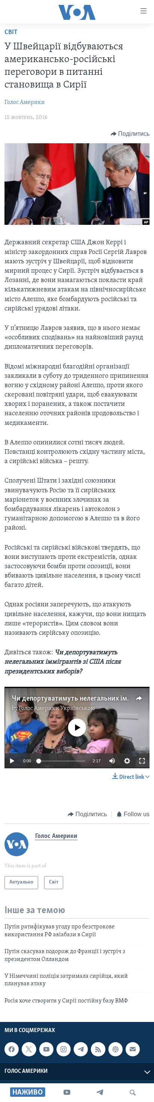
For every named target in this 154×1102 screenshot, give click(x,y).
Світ (11, 32)
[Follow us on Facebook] (11, 1049)
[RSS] (98, 1049)
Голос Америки (24, 102)
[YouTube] (66, 1092)
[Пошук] (132, 1092)
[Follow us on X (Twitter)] (29, 1049)
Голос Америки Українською (57, 708)
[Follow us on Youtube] (46, 1049)
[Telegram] (99, 1092)
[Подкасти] (115, 1049)
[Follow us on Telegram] (81, 1049)
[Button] (130, 134)
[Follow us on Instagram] (63, 1049)
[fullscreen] (142, 760)
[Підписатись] (133, 1049)
